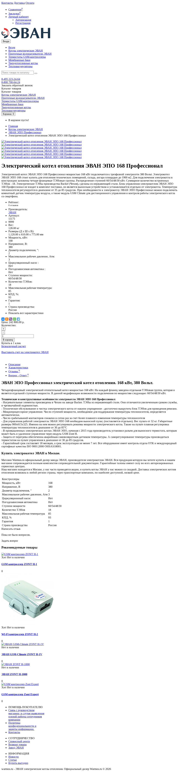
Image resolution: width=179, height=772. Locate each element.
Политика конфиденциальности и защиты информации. (22, 726)
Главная (13, 126)
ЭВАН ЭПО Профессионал (24, 132)
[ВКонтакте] (3, 319)
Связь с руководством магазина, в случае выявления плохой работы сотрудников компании (26, 715)
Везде (11, 47)
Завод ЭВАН (16, 747)
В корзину (8, 339)
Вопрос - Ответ (18, 375)
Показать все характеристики (26, 313)
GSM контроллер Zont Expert (20, 694)
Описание (14, 364)
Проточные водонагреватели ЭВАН (30, 53)
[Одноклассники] (6, 319)
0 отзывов (13, 205)
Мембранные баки (19, 60)
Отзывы (14, 371)
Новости (13, 756)
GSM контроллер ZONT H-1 (19, 564)
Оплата (30, 2)
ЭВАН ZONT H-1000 (14, 674)
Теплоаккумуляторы (20, 66)
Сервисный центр (19, 741)
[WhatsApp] (14, 319)
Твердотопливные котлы (23, 63)
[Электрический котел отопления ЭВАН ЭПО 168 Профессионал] (41, 141)
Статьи (12, 759)
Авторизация (23, 19)
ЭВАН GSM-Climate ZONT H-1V (21, 654)
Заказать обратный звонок (17, 85)
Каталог (11, 91)
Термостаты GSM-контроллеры (27, 56)
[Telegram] (18, 319)
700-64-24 (10, 82)
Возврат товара (17, 744)
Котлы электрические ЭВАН (25, 50)
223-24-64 (10, 79)
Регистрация (22, 22)
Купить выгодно (18, 763)
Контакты (7, 2)
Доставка (19, 2)
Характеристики (18, 367)
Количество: (8, 325)
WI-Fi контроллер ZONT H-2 (19, 634)
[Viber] (10, 319)
